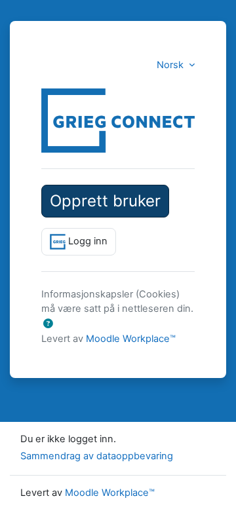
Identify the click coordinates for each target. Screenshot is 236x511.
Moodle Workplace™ (131, 339)
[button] (47, 324)
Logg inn (87, 241)
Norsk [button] (171, 65)
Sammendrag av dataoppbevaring (96, 456)
